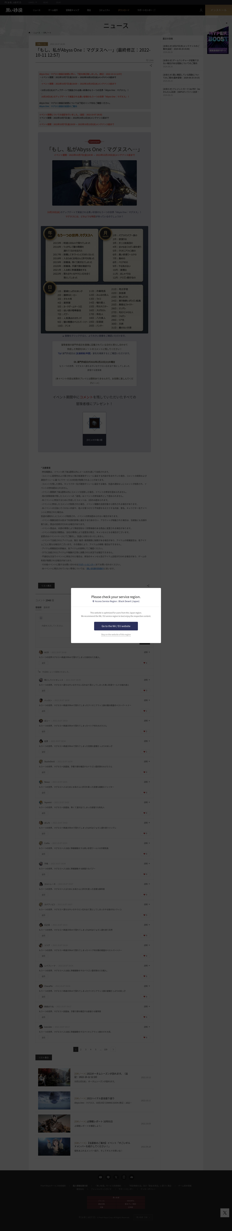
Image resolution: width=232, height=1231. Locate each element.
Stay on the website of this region (116, 634)
